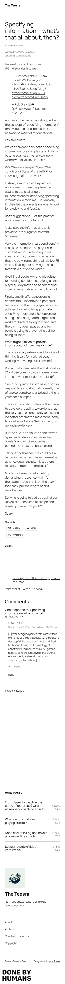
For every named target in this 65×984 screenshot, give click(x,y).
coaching (10, 55)
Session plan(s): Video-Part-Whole (21, 848)
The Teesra (12, 5)
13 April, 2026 (15, 622)
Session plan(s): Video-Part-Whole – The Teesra (32, 627)
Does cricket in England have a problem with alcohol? (26, 834)
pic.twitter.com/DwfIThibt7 (30, 97)
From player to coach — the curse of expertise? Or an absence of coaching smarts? (25, 806)
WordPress (54, 961)
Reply (11, 674)
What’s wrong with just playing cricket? (21, 821)
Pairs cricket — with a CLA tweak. (24, 589)
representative (23, 55)
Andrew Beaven (24, 51)
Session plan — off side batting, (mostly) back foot (36, 580)
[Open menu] (58, 5)
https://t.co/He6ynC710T (28, 93)
